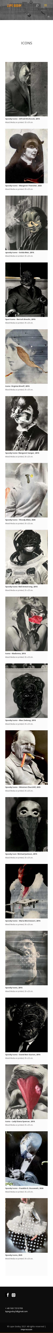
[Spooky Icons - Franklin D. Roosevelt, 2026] (26, 1185)
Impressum (26, 1329)
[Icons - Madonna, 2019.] (26, 650)
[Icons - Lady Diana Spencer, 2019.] (26, 1118)
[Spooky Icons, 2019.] (26, 984)
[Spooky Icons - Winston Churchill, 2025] (26, 784)
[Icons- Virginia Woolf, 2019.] (26, 383)
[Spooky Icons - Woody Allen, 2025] (26, 516)
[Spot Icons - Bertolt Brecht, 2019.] (26, 316)
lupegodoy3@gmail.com (16, 1311)
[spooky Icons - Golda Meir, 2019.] (26, 249)
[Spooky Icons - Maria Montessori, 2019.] (26, 917)
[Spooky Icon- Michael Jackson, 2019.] (26, 851)
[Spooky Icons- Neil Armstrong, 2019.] (26, 583)
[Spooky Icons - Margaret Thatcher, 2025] (26, 182)
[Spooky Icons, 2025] (26, 1252)
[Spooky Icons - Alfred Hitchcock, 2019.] (26, 115)
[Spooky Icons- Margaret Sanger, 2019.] (26, 450)
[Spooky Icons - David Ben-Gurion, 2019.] (26, 1051)
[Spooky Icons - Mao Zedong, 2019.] (26, 717)
